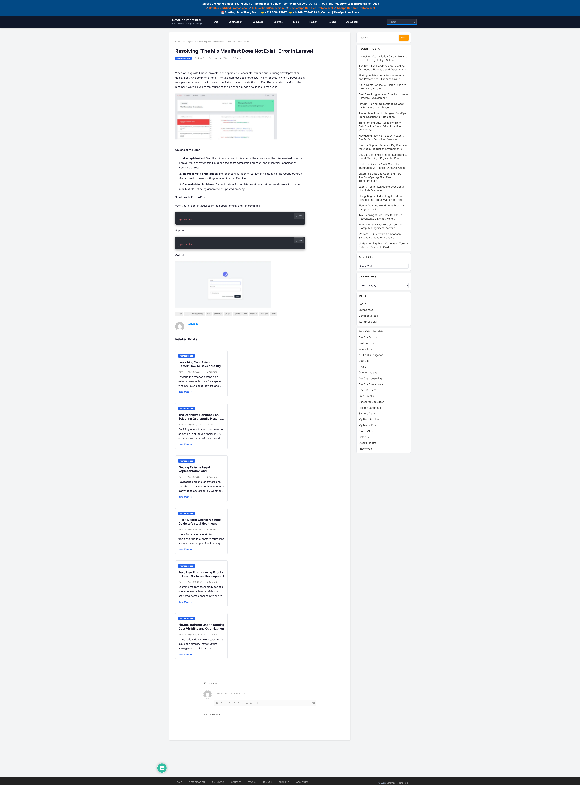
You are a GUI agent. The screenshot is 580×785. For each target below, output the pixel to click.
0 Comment (238, 58)
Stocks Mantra (367, 442)
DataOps (364, 360)
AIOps (362, 366)
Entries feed (366, 309)
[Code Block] (247, 703)
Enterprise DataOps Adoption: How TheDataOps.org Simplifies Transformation (380, 177)
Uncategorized (189, 42)
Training (284, 782)
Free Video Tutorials (371, 331)
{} (255, 703)
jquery (228, 314)
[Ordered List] (234, 703)
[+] (259, 703)
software (264, 314)
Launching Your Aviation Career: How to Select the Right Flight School (201, 366)
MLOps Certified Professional (356, 8)
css (186, 314)
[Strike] (230, 703)
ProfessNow (366, 431)
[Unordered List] (238, 703)
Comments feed (368, 315)
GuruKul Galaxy (368, 372)
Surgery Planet (368, 413)
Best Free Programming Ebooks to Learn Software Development (201, 574)
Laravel (237, 314)
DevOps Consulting (370, 378)
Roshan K (199, 58)
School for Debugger (371, 401)
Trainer (267, 782)
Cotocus (364, 437)
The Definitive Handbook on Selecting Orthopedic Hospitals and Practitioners (201, 418)
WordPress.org (368, 321)
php (245, 314)
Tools (273, 314)
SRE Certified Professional (268, 8)
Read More (185, 392)
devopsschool (197, 314)
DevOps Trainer (368, 390)
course (179, 314)
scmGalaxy (365, 349)
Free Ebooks (366, 395)
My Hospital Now (369, 419)
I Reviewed (365, 448)
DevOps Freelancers (371, 384)
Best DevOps (366, 343)
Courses (236, 782)
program (253, 314)
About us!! (302, 782)
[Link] (251, 703)
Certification (197, 782)
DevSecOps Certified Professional (311, 8)
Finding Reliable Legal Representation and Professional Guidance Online (199, 471)
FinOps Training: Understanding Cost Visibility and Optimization (201, 626)
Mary (180, 372)
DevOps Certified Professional (228, 8)
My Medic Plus (367, 425)
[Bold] (217, 703)
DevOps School (368, 337)
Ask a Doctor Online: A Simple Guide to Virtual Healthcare (199, 521)
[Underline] (225, 703)
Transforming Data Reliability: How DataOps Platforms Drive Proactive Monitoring (380, 126)
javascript (218, 314)
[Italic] (221, 703)
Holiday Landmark (370, 407)
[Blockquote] (242, 703)
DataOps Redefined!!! (187, 20)
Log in (362, 303)
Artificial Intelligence (371, 355)
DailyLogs (218, 782)
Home (177, 42)
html (208, 314)
